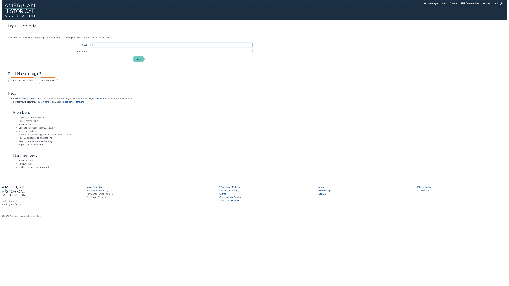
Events (222, 194)
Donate (453, 3)
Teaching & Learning (229, 190)
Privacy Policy (424, 187)
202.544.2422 (95, 187)
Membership (324, 190)
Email (84, 45)
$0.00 (488, 3)
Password (82, 51)
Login (500, 3)
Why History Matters (229, 187)
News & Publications (229, 200)
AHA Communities (470, 3)
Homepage (432, 3)
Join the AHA (47, 81)
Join (444, 3)
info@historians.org (98, 190)
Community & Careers (230, 197)
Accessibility (423, 190)
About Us (323, 187)
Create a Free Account (22, 81)
